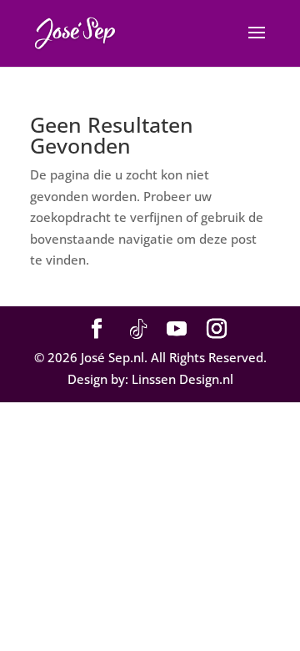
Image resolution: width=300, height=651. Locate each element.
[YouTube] (177, 330)
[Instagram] (217, 330)
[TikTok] (138, 330)
